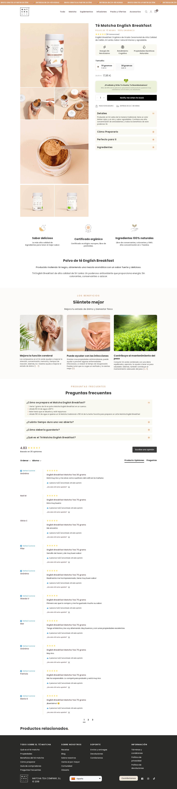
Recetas (65, 749)
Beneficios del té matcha (32, 757)
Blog (63, 753)
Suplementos (86, 11)
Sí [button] (69, 487)
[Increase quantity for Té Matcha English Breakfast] (104, 98)
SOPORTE (95, 745)
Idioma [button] (35, 460)
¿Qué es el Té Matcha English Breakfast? (51, 437)
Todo (62, 11)
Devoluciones (96, 753)
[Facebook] (142, 778)
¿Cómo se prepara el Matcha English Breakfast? (55, 402)
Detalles (102, 113)
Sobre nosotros (68, 757)
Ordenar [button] (24, 460)
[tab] (134, 461)
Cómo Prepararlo (107, 131)
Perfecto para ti (106, 139)
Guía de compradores (30, 766)
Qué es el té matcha (29, 749)
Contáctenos (96, 757)
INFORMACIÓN (138, 745)
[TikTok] (154, 778)
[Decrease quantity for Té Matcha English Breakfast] (97, 98)
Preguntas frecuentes (30, 770)
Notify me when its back (132, 97)
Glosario (65, 770)
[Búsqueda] (146, 11)
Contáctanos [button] (128, 778)
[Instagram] (148, 778)
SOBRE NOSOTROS (71, 745)
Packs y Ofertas (118, 11)
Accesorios (135, 11)
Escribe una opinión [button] (144, 449)
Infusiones (102, 11)
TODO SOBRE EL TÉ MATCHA (35, 745)
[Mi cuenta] (151, 11)
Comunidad (66, 766)
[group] (33, 448)
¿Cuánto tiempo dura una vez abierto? (50, 422)
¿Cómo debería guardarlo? (43, 429)
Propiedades (26, 753)
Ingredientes (105, 147)
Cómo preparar (27, 762)
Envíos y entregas (98, 749)
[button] (126, 34)
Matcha (72, 11)
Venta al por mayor (70, 762)
